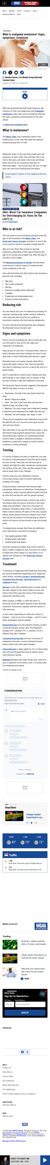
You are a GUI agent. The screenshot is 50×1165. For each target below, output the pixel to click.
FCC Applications (9, 1089)
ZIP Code (7, 1000)
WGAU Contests (10, 924)
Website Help (8, 1116)
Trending (7, 31)
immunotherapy (37, 576)
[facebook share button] (4, 72)
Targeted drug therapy (13, 638)
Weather (12, 11)
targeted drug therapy (13, 579)
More (19, 14)
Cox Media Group (16, 1131)
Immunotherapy (10, 625)
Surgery (6, 587)
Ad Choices (21, 1136)
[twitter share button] (10, 72)
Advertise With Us (9, 14)
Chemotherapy (10, 649)
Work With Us (8, 1072)
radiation (7, 582)
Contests (27, 11)
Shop (34, 11)
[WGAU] (25, 3)
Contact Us (7, 1068)
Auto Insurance (11, 222)
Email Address (20, 1000)
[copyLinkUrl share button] (22, 72)
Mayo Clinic (11, 137)
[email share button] (16, 72)
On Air (19, 11)
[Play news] (25, 96)
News (4, 11)
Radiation (7, 660)
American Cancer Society (14, 241)
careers (40, 1136)
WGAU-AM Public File (11, 1085)
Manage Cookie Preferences (14, 1141)
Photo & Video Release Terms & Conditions (19, 1094)
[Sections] (4, 3)
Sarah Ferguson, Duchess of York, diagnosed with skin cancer (25, 175)
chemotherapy (31, 579)
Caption (43, 65)
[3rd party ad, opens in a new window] (25, 195)
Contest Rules (8, 1076)
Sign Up (25, 1012)
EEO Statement (8, 1081)
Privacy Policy (21, 1134)
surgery (26, 576)
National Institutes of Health (19, 262)
